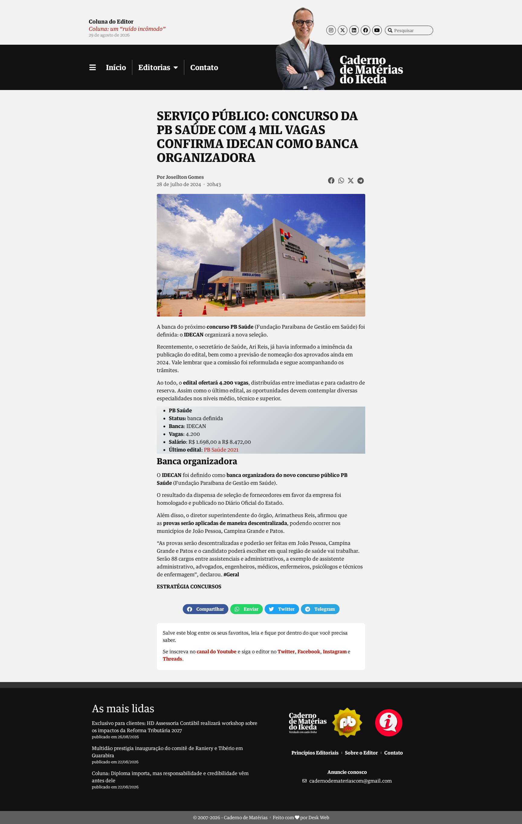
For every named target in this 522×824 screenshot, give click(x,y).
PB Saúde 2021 (221, 449)
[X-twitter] (342, 30)
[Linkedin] (354, 30)
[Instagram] (331, 30)
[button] (331, 180)
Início (116, 67)
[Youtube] (377, 30)
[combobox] (409, 30)
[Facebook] (365, 30)
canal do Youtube (217, 652)
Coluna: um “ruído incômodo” (127, 28)
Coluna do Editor (111, 21)
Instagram (335, 652)
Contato (204, 67)
